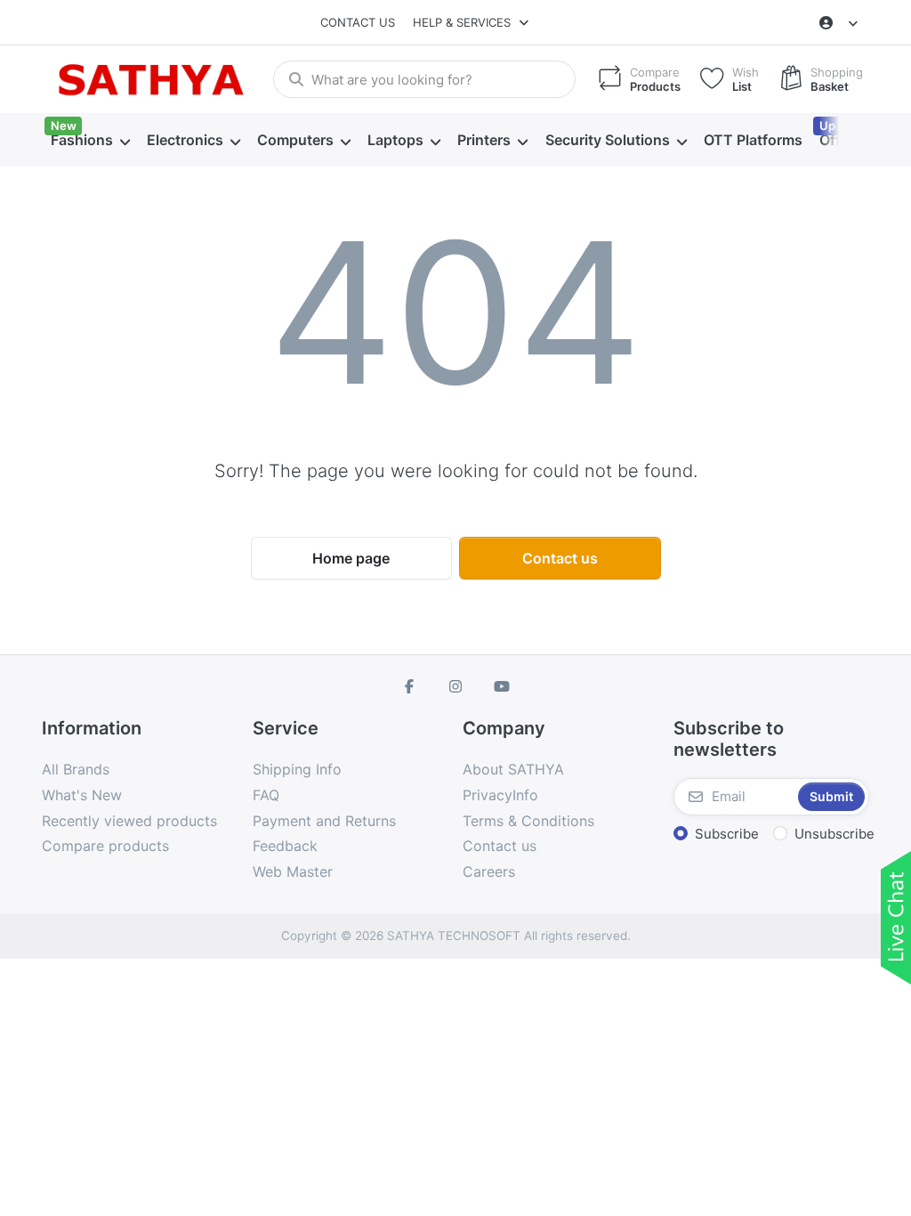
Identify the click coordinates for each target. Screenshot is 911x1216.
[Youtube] (501, 686)
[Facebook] (410, 686)
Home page (351, 558)
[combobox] (424, 79)
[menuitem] (90, 140)
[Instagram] (455, 686)
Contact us (357, 22)
